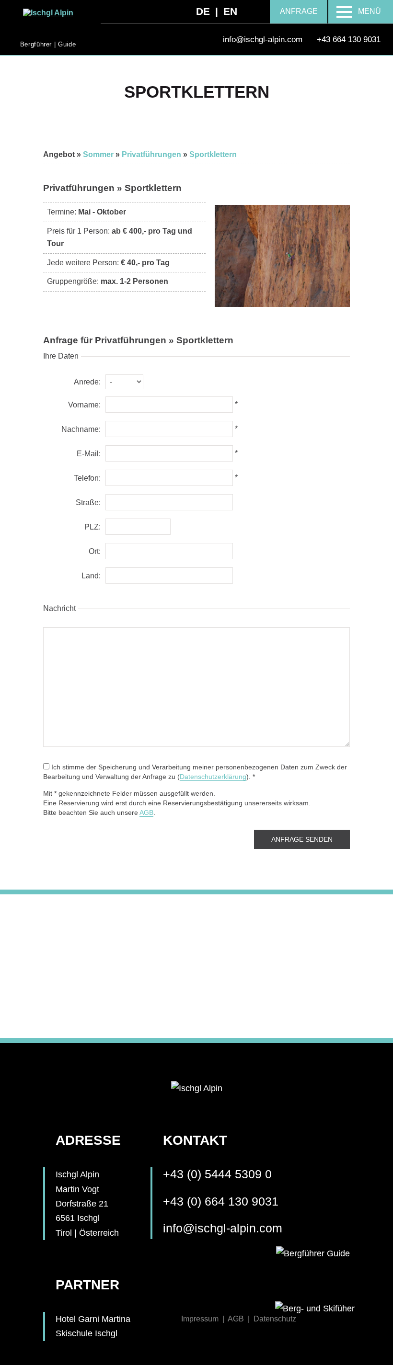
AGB (146, 812)
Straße (87, 502)
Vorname (83, 405)
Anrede (86, 382)
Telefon (86, 478)
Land (90, 576)
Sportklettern (213, 154)
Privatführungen (151, 154)
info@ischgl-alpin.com (222, 1228)
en (230, 11)
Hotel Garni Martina (93, 1319)
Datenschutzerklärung (213, 776)
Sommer (98, 154)
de (203, 11)
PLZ (91, 527)
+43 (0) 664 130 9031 (220, 1201)
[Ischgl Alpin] (48, 13)
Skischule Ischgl (86, 1333)
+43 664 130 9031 (349, 39)
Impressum (200, 1319)
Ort (94, 551)
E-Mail (88, 454)
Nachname (80, 429)
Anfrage (299, 11)
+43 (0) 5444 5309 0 (217, 1174)
